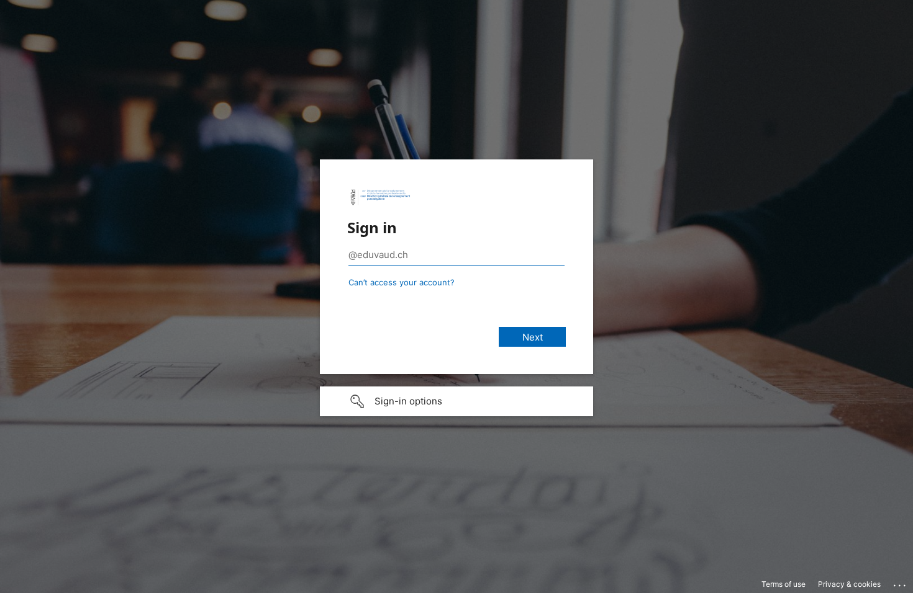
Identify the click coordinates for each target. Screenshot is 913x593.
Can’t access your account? (401, 282)
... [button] (900, 582)
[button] (456, 401)
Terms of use (783, 584)
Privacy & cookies (849, 584)
